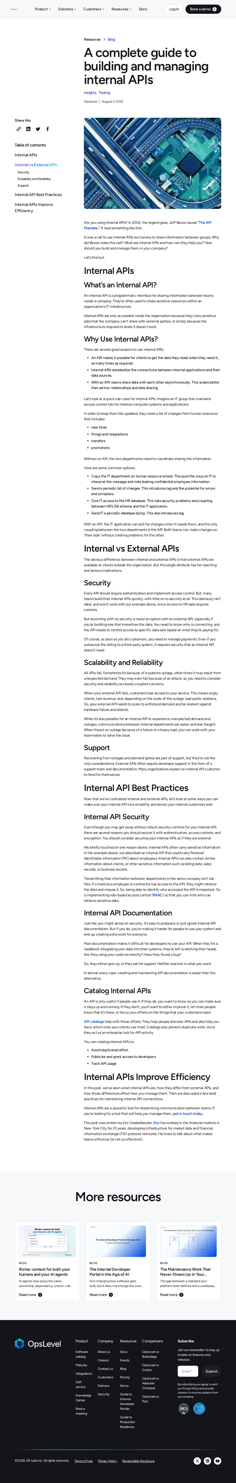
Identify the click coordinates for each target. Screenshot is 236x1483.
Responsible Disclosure (138, 1461)
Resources (92, 39)
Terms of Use (83, 1461)
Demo (124, 1386)
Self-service (81, 1384)
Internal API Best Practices (38, 194)
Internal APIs (26, 154)
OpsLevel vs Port (150, 1399)
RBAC (157, 895)
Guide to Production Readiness (127, 1422)
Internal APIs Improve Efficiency (34, 207)
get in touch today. (188, 1113)
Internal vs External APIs (36, 164)
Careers (103, 1360)
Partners (103, 1386)
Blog (111, 39)
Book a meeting (81, 1411)
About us (104, 1352)
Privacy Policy (107, 1461)
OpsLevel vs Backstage (150, 1354)
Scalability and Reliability (34, 179)
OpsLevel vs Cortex (150, 1367)
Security (23, 172)
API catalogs (94, 1021)
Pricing (125, 1377)
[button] (42, 9)
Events (125, 1360)
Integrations (84, 1374)
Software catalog (82, 1354)
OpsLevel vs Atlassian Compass (150, 1383)
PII (125, 858)
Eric (156, 1123)
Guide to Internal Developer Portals (127, 1401)
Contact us (105, 1369)
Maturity (81, 1365)
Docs (143, 9)
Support (23, 186)
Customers (105, 1377)
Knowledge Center (83, 1397)
